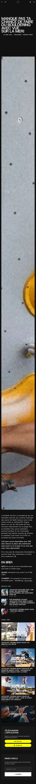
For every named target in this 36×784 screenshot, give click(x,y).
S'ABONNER (18, 774)
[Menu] (2, 2)
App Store (19, 741)
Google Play (19, 745)
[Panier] (34, 2)
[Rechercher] (5, 2)
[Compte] (30, 2)
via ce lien (28, 581)
